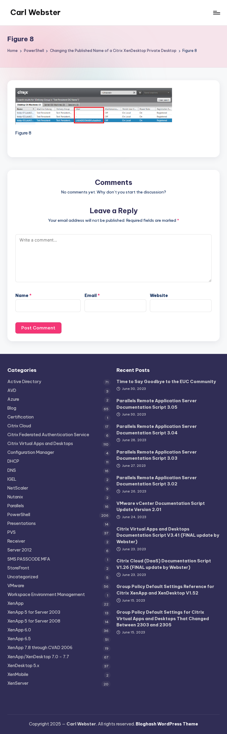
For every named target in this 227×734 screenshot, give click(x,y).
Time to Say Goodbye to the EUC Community (166, 381)
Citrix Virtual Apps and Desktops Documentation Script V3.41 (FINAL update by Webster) (167, 535)
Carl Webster (35, 12)
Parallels (15, 505)
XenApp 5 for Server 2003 (33, 612)
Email (92, 295)
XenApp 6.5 (19, 638)
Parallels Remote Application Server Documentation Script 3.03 (156, 455)
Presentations (21, 523)
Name (23, 295)
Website (159, 295)
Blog (11, 408)
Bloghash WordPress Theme (167, 724)
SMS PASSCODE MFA (28, 559)
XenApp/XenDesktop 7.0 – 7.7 (38, 656)
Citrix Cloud (19, 425)
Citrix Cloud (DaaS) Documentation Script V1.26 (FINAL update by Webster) (163, 564)
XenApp (15, 603)
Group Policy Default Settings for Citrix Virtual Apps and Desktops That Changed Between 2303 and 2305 (162, 619)
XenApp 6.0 (19, 630)
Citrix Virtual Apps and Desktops (40, 443)
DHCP (13, 461)
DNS (11, 470)
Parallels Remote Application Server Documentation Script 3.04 (156, 430)
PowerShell (18, 514)
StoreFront (18, 568)
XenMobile (17, 674)
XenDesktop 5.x (23, 665)
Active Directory (24, 381)
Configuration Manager (30, 452)
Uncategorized (22, 576)
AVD (11, 390)
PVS (11, 532)
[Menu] (216, 12)
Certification (20, 417)
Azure (13, 399)
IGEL (12, 479)
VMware (15, 585)
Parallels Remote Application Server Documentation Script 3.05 (156, 404)
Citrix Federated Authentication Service (48, 434)
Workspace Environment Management (46, 594)
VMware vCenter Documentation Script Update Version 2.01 (160, 507)
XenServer (17, 683)
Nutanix (15, 497)
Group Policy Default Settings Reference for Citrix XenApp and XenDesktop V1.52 (165, 590)
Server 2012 (19, 550)
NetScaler (17, 488)
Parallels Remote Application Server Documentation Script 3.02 (156, 481)
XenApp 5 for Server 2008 (33, 621)
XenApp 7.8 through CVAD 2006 (39, 647)
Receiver (16, 541)
